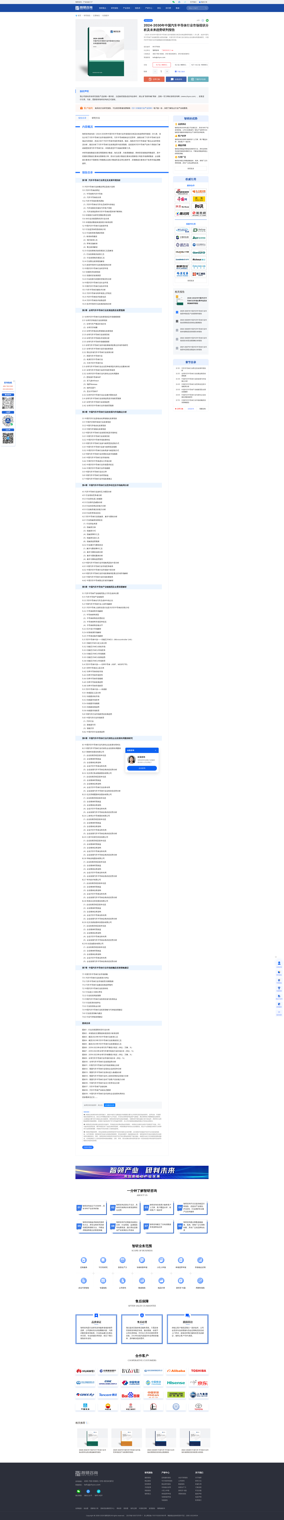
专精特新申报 (166, 1497)
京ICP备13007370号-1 (134, 1515)
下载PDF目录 (200, 79)
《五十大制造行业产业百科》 (142, 108)
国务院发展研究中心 (107, 1508)
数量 (145, 71)
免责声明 (198, 1497)
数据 (177, 8)
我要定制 (202, 409)
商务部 (119, 1508)
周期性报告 (182, 1494)
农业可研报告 (183, 1477)
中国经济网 (143, 1508)
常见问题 (198, 1490)
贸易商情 (148, 1484)
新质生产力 (182, 1487)
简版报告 (148, 1490)
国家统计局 (94, 1508)
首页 (79, 15)
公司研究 (181, 1481)
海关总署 (133, 1508)
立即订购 (156, 79)
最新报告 (148, 1477)
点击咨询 (142, 768)
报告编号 (147, 47)
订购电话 (147, 54)
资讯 (159, 8)
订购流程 (198, 1487)
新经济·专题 (182, 1490)
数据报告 (181, 1484)
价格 (145, 65)
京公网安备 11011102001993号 (155, 1515)
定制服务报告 (166, 1477)
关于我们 (193, 2)
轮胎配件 (105, 15)
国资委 (126, 1508)
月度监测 (148, 1487)
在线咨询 (178, 79)
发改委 (86, 1508)
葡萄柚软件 (161, 1508)
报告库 (137, 8)
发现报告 (152, 1508)
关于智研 (198, 1477)
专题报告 (165, 1500)
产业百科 (126, 8)
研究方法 (198, 1481)
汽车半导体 (148, 20)
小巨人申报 (165, 1490)
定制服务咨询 (109, 1105)
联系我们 (198, 1500)
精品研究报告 (166, 1484)
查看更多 (190, 168)
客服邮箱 (147, 57)
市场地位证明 (166, 1487)
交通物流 (96, 15)
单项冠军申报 (166, 1494)
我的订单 (204, 2)
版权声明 (84, 91)
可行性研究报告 (167, 1481)
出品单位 (147, 50)
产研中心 (148, 8)
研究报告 (114, 8)
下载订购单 (181, 71)
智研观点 (102, 8)
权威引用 (198, 1484)
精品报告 (148, 1481)
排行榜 (168, 8)
